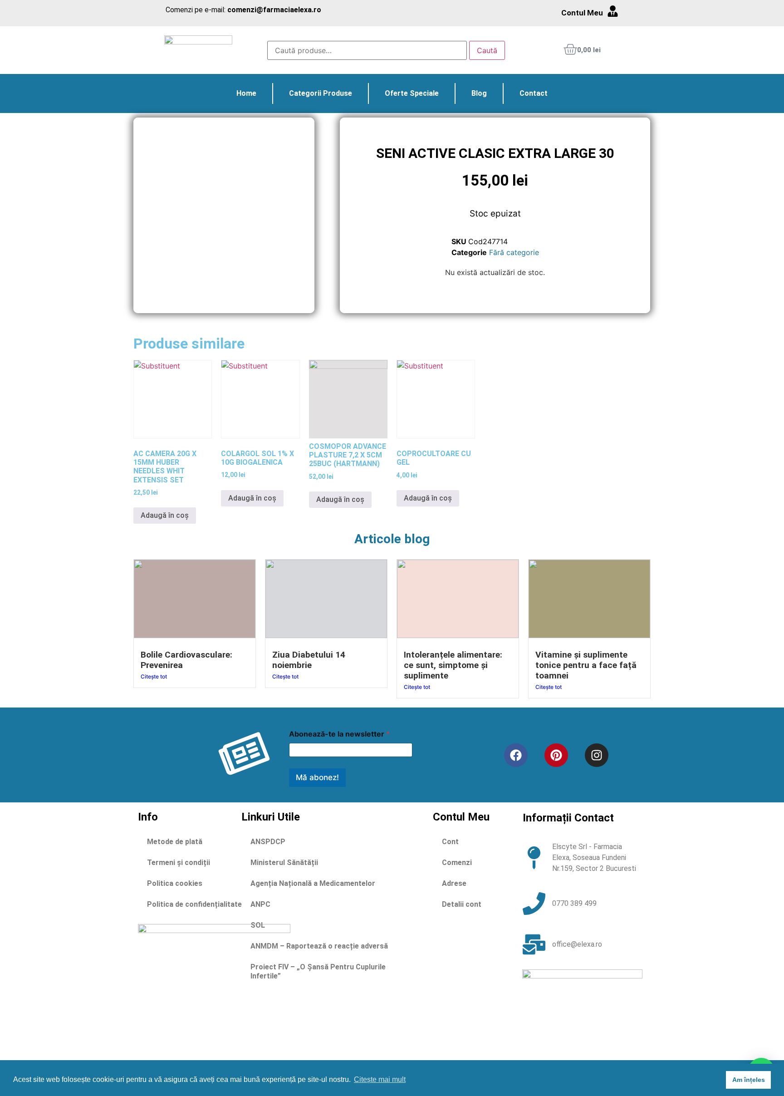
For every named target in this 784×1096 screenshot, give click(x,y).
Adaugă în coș (165, 515)
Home (246, 93)
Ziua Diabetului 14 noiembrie (308, 659)
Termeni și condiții (178, 862)
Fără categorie (514, 252)
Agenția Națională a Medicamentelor (312, 883)
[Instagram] (596, 755)
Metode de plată (174, 841)
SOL (257, 925)
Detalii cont (461, 904)
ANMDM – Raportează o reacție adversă (319, 946)
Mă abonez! (317, 777)
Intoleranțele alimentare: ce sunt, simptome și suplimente (453, 665)
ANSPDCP (267, 841)
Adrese (454, 883)
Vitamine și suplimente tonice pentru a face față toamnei (586, 665)
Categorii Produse (320, 93)
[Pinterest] (556, 755)
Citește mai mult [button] (380, 1079)
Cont (450, 841)
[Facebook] (516, 755)
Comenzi (457, 862)
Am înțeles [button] (748, 1079)
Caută (487, 50)
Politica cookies (174, 883)
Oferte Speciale (412, 93)
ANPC (260, 904)
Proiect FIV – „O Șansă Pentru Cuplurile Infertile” (318, 971)
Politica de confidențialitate (194, 904)
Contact (533, 93)
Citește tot (154, 676)
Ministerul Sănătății (284, 862)
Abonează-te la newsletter (339, 734)
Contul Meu (582, 12)
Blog (479, 93)
